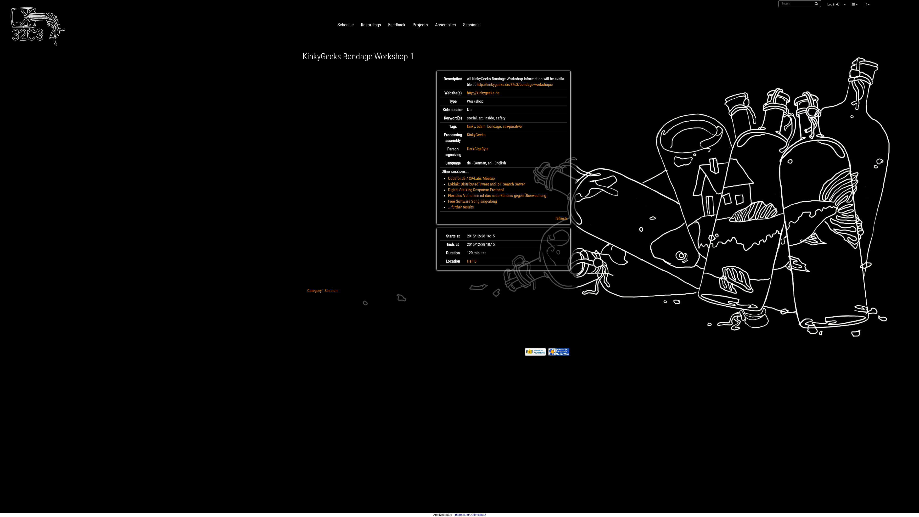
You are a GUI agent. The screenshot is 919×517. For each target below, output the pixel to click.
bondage (494, 126)
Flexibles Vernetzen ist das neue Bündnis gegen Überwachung (497, 195)
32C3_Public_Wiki (45, 26)
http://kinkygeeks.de (483, 92)
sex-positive (512, 126)
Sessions (471, 25)
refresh (561, 218)
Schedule (345, 25)
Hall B (471, 261)
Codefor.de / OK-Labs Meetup (471, 178)
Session (331, 290)
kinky (471, 126)
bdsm (481, 126)
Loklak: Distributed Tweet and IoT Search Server (486, 184)
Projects (420, 25)
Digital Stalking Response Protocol (476, 189)
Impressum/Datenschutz (470, 515)
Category (314, 290)
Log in (831, 4)
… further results (461, 207)
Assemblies (445, 25)
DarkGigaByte (477, 148)
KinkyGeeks (476, 134)
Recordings (371, 25)
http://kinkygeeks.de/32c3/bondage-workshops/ (515, 84)
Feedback (396, 25)
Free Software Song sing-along (472, 201)
